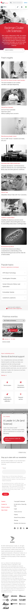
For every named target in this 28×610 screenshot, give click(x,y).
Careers (3, 501)
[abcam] (14, 596)
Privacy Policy (20, 484)
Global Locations (5, 507)
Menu (4, 7)
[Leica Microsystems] (5, 604)
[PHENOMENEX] (22, 604)
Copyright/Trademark (19, 501)
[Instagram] (18, 528)
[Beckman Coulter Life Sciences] (4, 2)
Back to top (23, 452)
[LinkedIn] (20, 528)
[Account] (22, 7)
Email (4, 468)
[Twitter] (23, 528)
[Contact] (17, 7)
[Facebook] (15, 528)
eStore (25, 2)
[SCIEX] (5, 607)
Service (4, 375)
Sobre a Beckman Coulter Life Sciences (12, 439)
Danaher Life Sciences (20, 523)
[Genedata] (5, 600)
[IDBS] (14, 600)
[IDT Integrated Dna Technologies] (22, 600)
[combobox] (16, 2)
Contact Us (4, 504)
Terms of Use (5, 486)
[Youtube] (27, 528)
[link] (12, 333)
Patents (16, 514)
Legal (15, 508)
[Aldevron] (22, 596)
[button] (10, 2)
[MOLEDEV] (14, 604)
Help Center (4, 510)
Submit (5, 494)
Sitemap (16, 520)
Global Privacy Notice (19, 517)
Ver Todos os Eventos (14, 320)
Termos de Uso (18, 511)
